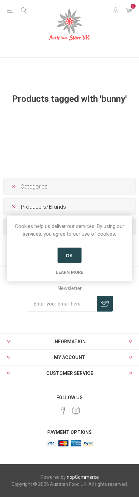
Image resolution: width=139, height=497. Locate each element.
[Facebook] (63, 410)
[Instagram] (76, 410)
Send (105, 304)
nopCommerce (83, 477)
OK (69, 255)
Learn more (69, 272)
